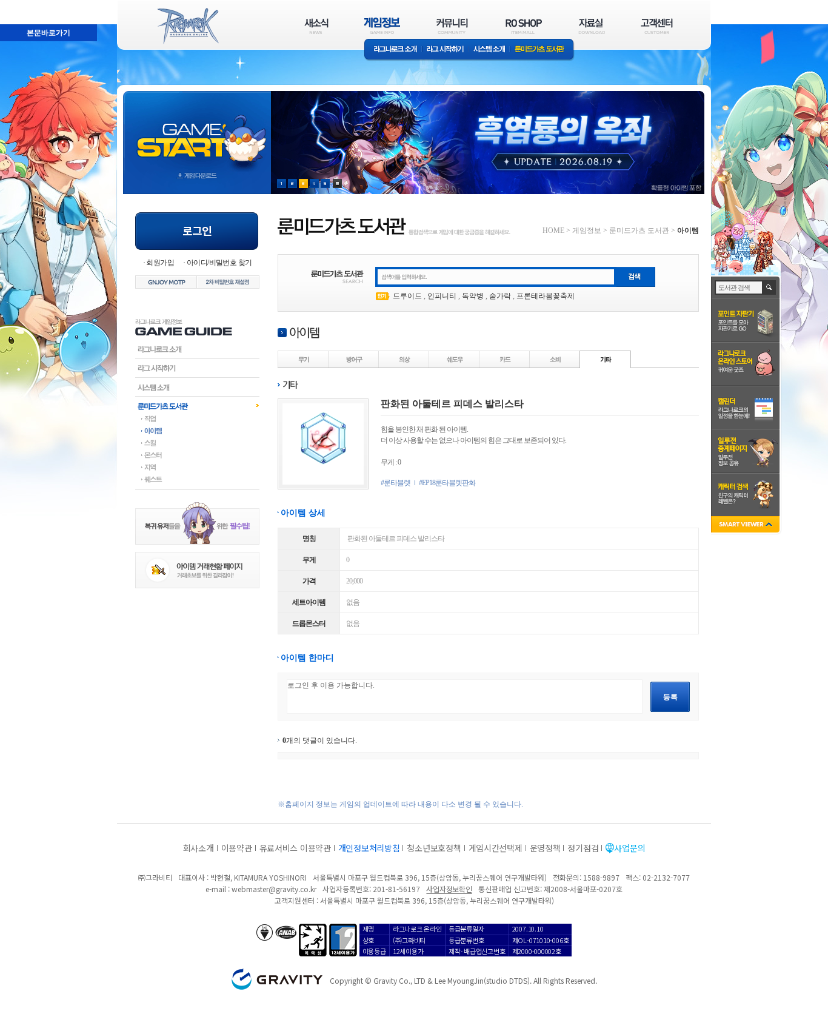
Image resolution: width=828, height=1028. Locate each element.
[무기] (303, 359)
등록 (670, 697)
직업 (197, 418)
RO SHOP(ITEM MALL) (523, 26)
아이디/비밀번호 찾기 (219, 262)
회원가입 (160, 262)
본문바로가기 (22, 5)
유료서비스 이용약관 (295, 848)
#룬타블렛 (395, 482)
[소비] (555, 359)
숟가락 (500, 296)
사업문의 (629, 848)
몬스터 (197, 455)
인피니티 (441, 296)
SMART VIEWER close (746, 525)
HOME (553, 230)
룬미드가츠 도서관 (542, 50)
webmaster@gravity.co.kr (274, 889)
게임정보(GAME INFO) (382, 26)
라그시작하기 (197, 368)
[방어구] (354, 359)
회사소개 (198, 848)
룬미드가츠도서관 (197, 406)
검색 (769, 287)
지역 (197, 467)
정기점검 (582, 848)
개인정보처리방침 (369, 848)
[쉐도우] (454, 359)
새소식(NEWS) (316, 26)
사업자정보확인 (449, 889)
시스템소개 (489, 50)
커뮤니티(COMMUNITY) (452, 26)
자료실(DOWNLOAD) (591, 26)
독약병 (473, 296)
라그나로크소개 (393, 50)
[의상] (404, 359)
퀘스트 (197, 479)
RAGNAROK (187, 26)
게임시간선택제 (496, 848)
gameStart (197, 131)
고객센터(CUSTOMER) (657, 26)
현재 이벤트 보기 (337, 183)
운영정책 (545, 848)
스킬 (197, 442)
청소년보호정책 (434, 848)
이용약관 (236, 848)
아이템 (197, 430)
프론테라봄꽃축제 (545, 296)
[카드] (504, 359)
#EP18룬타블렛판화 (447, 482)
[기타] (605, 359)
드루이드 (407, 296)
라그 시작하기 (445, 50)
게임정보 (586, 230)
